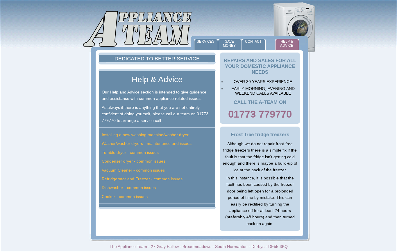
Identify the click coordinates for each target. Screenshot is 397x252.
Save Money (229, 43)
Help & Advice (286, 43)
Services (205, 41)
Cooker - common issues (125, 196)
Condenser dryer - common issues (133, 161)
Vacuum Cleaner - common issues (133, 170)
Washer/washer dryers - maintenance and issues (147, 143)
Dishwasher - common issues (129, 187)
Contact (253, 41)
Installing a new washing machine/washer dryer (145, 134)
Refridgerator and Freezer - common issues (142, 179)
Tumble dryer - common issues (130, 152)
